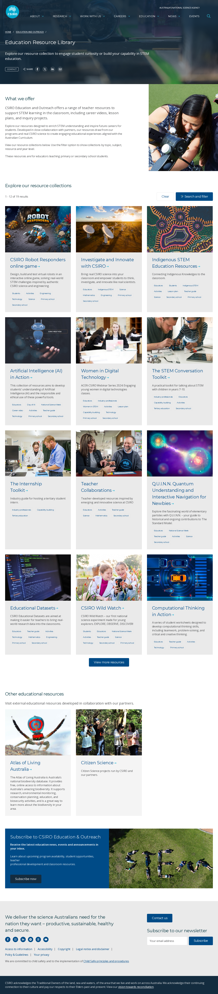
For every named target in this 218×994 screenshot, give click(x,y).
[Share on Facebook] (37, 69)
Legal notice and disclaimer (92, 949)
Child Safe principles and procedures (106, 961)
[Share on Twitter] (45, 69)
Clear (165, 196)
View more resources (109, 662)
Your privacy (41, 955)
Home (8, 31)
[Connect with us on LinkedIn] (23, 939)
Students (16, 293)
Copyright (64, 949)
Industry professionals (107, 400)
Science (31, 299)
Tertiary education (162, 408)
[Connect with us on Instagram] (15, 939)
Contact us (159, 918)
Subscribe (201, 941)
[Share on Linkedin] (52, 69)
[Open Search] (208, 16)
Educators (87, 289)
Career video (17, 410)
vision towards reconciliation (136, 987)
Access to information (18, 949)
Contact (12, 69)
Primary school (47, 299)
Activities (30, 293)
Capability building (91, 412)
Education (147, 16)
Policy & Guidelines (16, 955)
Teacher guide (190, 291)
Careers (120, 16)
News (172, 16)
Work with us (90, 16)
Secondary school (19, 305)
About (35, 16)
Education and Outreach (30, 31)
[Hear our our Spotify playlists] (30, 939)
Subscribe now (25, 879)
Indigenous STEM (105, 289)
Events (194, 16)
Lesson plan (173, 291)
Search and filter (196, 196)
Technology (17, 299)
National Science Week (51, 404)
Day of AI (31, 404)
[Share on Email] (60, 69)
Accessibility (45, 949)
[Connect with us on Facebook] (7, 939)
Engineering (45, 293)
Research (60, 16)
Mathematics (89, 295)
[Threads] (38, 939)
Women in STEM (90, 406)
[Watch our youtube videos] (46, 939)
